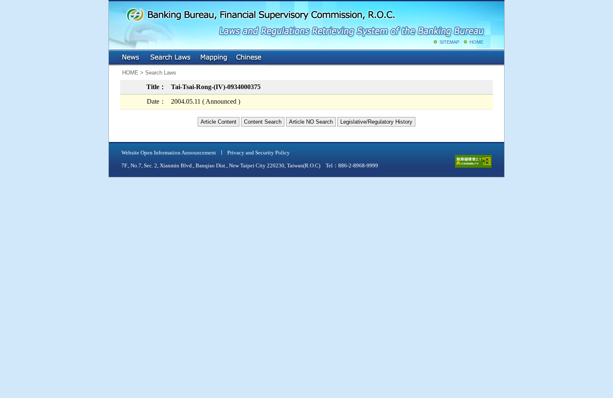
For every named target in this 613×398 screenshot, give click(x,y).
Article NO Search (311, 122)
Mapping (213, 58)
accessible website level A (473, 161)
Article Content (218, 122)
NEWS (131, 58)
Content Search (262, 122)
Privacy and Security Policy (258, 152)
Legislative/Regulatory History (376, 122)
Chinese (249, 58)
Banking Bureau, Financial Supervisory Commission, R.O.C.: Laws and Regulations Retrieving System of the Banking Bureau (304, 20)
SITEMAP (449, 42)
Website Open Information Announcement (168, 152)
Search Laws (171, 58)
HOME (476, 42)
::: (114, 56)
